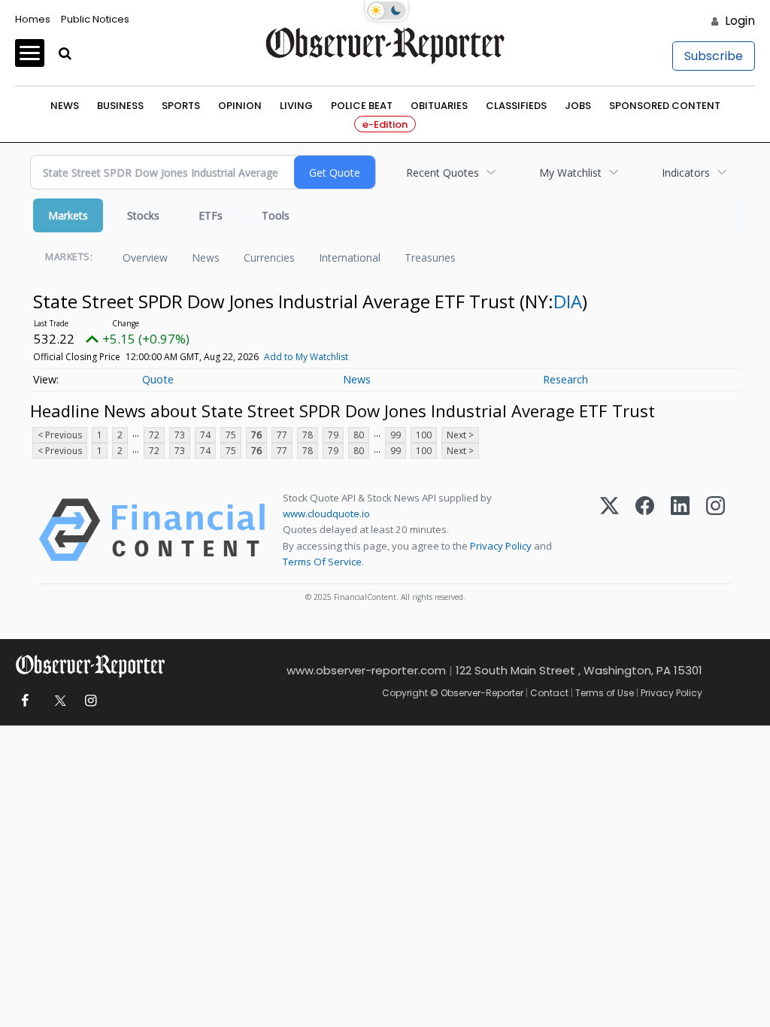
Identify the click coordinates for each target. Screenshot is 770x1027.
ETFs (211, 215)
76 (256, 435)
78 (307, 435)
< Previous (60, 435)
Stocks (143, 215)
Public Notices (95, 19)
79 (333, 435)
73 (179, 435)
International (349, 257)
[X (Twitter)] (609, 530)
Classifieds (516, 105)
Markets (68, 215)
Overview (145, 257)
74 (205, 435)
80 (358, 435)
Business (120, 105)
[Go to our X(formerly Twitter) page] (57, 701)
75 (231, 435)
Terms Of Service (322, 561)
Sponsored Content (664, 105)
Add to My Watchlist (306, 356)
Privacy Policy (501, 546)
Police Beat (362, 105)
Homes (32, 19)
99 (395, 435)
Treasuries (430, 257)
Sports (181, 105)
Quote (158, 379)
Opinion (240, 105)
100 (424, 435)
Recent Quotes (442, 172)
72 (154, 435)
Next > (460, 435)
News (64, 105)
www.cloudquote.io (326, 513)
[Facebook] (644, 530)
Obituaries (439, 105)
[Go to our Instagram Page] (90, 701)
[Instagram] (715, 530)
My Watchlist (570, 172)
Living (296, 105)
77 (282, 435)
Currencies (269, 257)
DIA (567, 301)
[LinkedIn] (680, 530)
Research (565, 379)
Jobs (578, 105)
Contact (549, 692)
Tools (276, 215)
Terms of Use (604, 692)
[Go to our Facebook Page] (24, 701)
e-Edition (385, 124)
